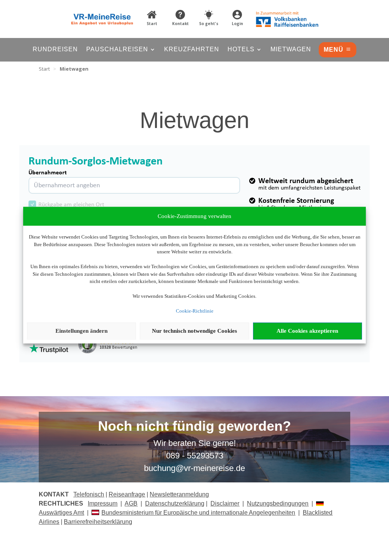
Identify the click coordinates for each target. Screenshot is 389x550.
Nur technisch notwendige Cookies (194, 331)
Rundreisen (55, 49)
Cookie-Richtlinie (194, 311)
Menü (333, 49)
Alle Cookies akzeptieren (307, 331)
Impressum (102, 503)
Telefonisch (88, 494)
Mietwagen (290, 49)
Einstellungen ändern (81, 331)
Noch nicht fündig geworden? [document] (194, 426)
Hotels (241, 49)
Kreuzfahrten (191, 49)
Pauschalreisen (117, 49)
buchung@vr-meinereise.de (194, 468)
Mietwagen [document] (74, 68)
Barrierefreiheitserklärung (98, 521)
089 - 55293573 (194, 455)
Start (44, 68)
